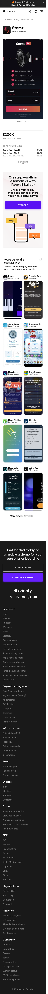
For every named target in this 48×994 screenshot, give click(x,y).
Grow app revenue (12, 815)
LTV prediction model (13, 928)
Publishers (8, 795)
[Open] (41, 11)
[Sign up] (30, 11)
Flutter (6, 853)
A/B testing (8, 704)
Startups (7, 791)
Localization (9, 717)
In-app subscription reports (16, 675)
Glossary (7, 636)
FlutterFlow (8, 857)
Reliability (7, 741)
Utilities (22, 32)
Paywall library (10, 644)
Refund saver (9, 750)
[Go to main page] (9, 11)
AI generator (9, 699)
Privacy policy (9, 962)
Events (6, 631)
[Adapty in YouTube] (35, 597)
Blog (5, 614)
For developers (10, 766)
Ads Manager (9, 933)
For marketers (9, 770)
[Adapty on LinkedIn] (17, 597)
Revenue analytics (12, 915)
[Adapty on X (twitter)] (11, 597)
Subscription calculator (14, 666)
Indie (5, 786)
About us (7, 944)
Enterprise (8, 799)
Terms (6, 957)
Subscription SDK (11, 733)
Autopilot (7, 708)
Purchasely (8, 895)
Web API (7, 879)
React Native (9, 849)
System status (10, 970)
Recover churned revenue (15, 824)
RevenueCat (9, 891)
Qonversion (8, 899)
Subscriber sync (10, 737)
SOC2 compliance (11, 975)
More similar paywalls (21, 515)
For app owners (10, 775)
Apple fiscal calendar (13, 657)
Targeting (7, 713)
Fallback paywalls (11, 746)
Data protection (11, 966)
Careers (6, 953)
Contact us (8, 949)
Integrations (9, 755)
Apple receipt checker (13, 662)
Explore (23, 204)
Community (8, 679)
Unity (5, 870)
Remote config (10, 721)
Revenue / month (12, 139)
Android (6, 844)
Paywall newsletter (12, 649)
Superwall (7, 904)
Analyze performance (13, 820)
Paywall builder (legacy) (14, 695)
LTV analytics (9, 920)
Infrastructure (11, 728)
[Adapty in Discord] (23, 597)
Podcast (7, 622)
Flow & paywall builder (14, 691)
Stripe (5, 875)
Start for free (23, 567)
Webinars (7, 627)
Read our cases (10, 828)
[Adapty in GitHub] (29, 597)
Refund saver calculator (14, 671)
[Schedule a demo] (36, 11)
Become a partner (12, 979)
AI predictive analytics (14, 924)
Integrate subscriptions (14, 811)
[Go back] (4, 20)
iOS (4, 840)
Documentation (10, 640)
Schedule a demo (23, 577)
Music (24, 20)
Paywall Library (12, 20)
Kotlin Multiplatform (12, 862)
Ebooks (6, 618)
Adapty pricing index (13, 653)
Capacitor (7, 866)
